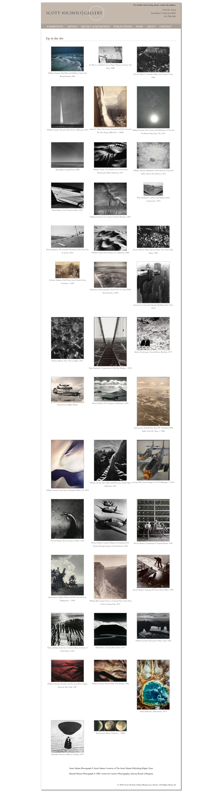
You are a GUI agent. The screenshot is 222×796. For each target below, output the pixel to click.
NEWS (139, 26)
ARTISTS (72, 26)
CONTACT (165, 26)
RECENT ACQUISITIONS (95, 26)
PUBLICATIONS (123, 26)
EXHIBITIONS (55, 26)
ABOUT (151, 26)
